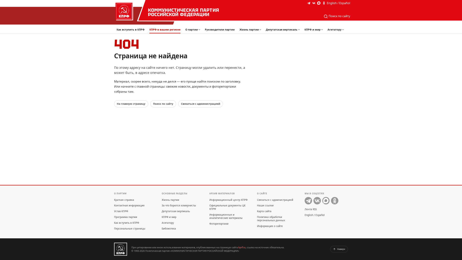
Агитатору (334, 29)
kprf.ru (242, 247)
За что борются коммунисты (179, 205)
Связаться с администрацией (200, 103)
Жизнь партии (249, 29)
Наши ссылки (265, 205)
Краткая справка (124, 200)
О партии (191, 29)
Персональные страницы (129, 228)
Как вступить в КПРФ (131, 29)
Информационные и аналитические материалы (226, 216)
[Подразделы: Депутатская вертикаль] (300, 29)
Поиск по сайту (339, 16)
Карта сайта (264, 211)
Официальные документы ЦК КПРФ (227, 207)
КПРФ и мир (312, 29)
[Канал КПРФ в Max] (319, 3)
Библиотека (169, 228)
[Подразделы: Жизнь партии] (261, 29)
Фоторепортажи (218, 223)
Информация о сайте (270, 226)
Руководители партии (220, 29)
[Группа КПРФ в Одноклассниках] (324, 3)
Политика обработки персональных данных (271, 218)
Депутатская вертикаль (281, 29)
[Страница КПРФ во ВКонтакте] (314, 3)
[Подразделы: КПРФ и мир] (323, 29)
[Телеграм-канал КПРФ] (309, 3)
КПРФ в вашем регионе (164, 29)
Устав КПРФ (121, 211)
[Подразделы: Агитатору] (344, 29)
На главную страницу (131, 103)
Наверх (341, 249)
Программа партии (125, 217)
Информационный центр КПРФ (228, 200)
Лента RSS (311, 209)
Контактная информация (129, 205)
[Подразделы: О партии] (200, 29)
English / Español (338, 3)
